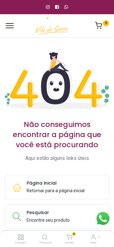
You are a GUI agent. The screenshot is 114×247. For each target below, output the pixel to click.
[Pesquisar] (45, 237)
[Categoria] (21, 237)
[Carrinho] (69, 237)
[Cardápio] (9, 25)
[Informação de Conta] (93, 237)
